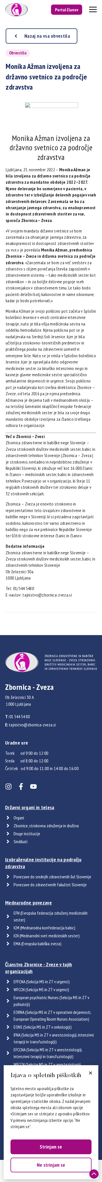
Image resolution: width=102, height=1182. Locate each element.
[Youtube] (33, 786)
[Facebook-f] (21, 786)
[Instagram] (8, 786)
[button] (90, 1073)
